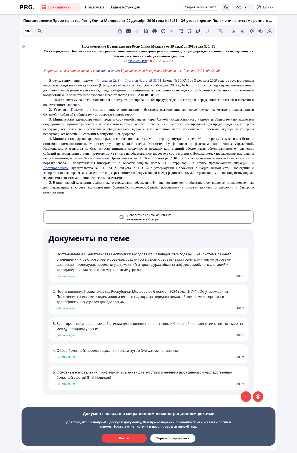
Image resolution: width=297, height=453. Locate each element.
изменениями (137, 61)
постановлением (107, 71)
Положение (79, 109)
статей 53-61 (152, 80)
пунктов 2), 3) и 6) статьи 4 (120, 80)
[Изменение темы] (226, 7)
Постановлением (96, 158)
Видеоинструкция (125, 7)
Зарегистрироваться (172, 438)
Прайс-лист (94, 7)
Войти (124, 438)
